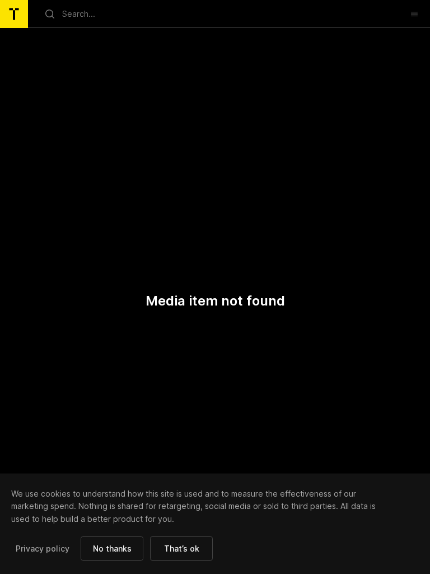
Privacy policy (42, 548)
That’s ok (181, 548)
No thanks (112, 548)
